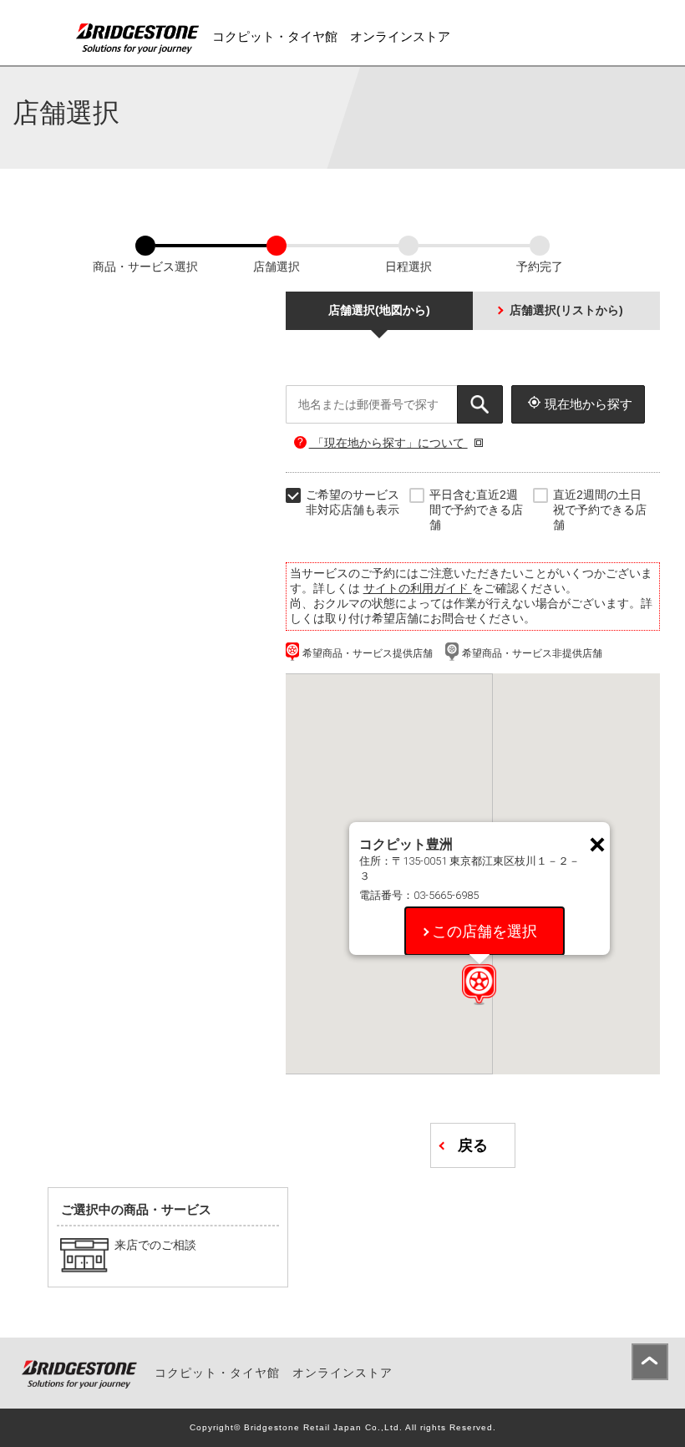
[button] (479, 984)
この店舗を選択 (484, 931)
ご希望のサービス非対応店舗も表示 (352, 502)
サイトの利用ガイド (417, 588)
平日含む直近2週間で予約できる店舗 (476, 509)
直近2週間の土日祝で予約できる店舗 (600, 509)
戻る (473, 1145)
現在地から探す (588, 404)
